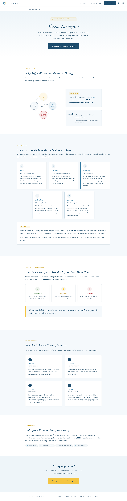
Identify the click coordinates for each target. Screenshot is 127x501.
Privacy (60, 496)
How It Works (96, 3)
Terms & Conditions (80, 496)
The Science (83, 3)
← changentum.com (35, 9)
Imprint (89, 496)
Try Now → (110, 3)
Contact (95, 496)
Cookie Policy (68, 496)
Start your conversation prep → (63, 46)
